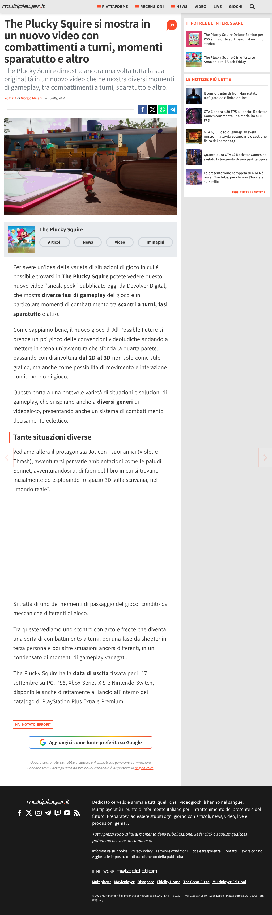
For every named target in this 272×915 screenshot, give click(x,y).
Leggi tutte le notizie (248, 192)
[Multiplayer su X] (29, 812)
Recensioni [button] (152, 6)
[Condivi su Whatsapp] (162, 109)
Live (218, 6)
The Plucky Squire (61, 229)
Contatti (230, 850)
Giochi (236, 6)
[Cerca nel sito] (252, 6)
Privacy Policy (141, 850)
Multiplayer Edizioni (229, 881)
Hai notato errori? (33, 724)
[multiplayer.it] (48, 802)
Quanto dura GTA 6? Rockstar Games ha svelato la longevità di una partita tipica (235, 156)
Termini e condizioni (172, 850)
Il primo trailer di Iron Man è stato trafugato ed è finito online (231, 95)
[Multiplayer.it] (23, 6)
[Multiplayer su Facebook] (19, 812)
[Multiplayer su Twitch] (57, 812)
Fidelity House (168, 881)
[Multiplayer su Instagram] (38, 812)
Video (200, 6)
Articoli (54, 242)
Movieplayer (124, 881)
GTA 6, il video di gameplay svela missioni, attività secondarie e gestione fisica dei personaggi (235, 136)
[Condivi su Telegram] (172, 109)
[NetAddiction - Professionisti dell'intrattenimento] (137, 871)
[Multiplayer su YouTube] (67, 812)
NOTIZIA (10, 98)
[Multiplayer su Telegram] (48, 812)
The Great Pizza (196, 881)
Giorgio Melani (32, 98)
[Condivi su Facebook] (142, 109)
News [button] (182, 6)
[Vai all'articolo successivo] (6, 457)
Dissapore (146, 881)
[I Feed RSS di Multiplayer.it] (77, 812)
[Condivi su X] (152, 109)
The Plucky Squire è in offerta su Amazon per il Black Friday (229, 59)
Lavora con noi (251, 850)
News (88, 242)
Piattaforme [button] (115, 6)
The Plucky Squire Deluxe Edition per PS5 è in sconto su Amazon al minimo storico (234, 39)
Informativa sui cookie (110, 850)
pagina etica (143, 767)
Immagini (155, 242)
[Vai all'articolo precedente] (265, 457)
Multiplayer (101, 881)
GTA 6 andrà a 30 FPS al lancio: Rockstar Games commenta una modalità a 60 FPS (235, 116)
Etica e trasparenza (205, 850)
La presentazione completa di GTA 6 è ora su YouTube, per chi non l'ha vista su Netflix (234, 177)
